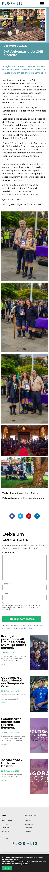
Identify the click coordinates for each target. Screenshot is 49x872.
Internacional (7, 820)
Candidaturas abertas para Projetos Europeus (11, 723)
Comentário (9, 553)
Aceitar (7, 868)
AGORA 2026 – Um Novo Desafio (11, 763)
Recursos (5, 831)
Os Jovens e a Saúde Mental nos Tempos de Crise (12, 682)
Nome (6, 584)
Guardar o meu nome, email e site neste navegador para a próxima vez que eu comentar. (21, 607)
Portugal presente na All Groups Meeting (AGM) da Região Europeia (13, 642)
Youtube (28, 831)
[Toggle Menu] (42, 3)
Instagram (29, 824)
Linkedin (28, 828)
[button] (12, 516)
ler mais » (4, 664)
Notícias (5, 824)
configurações (22, 864)
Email (5, 593)
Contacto (5, 838)
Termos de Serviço (25, 628)
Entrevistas (6, 828)
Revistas (5, 835)
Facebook (28, 820)
